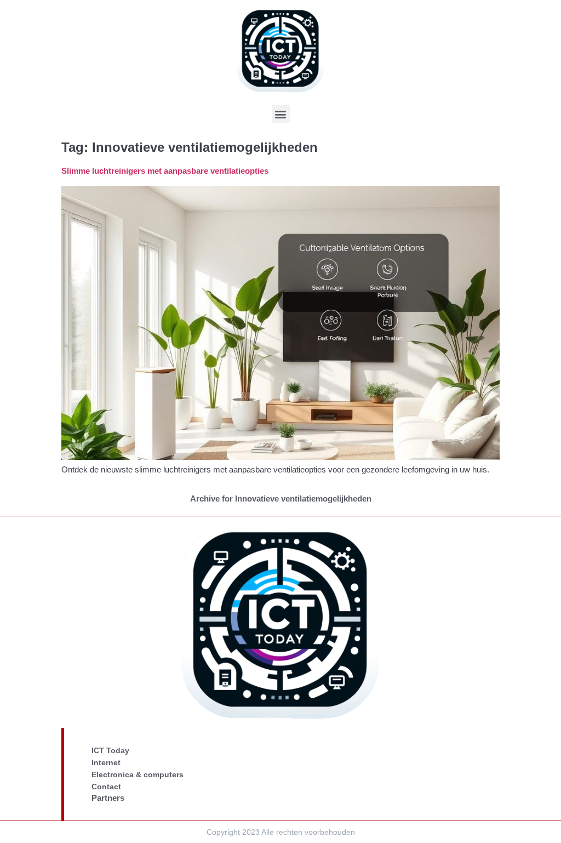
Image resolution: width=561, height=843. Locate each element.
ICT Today (110, 750)
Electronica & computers (137, 774)
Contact (106, 786)
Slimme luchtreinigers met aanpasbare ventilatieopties (164, 170)
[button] (281, 114)
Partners (107, 797)
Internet (106, 762)
